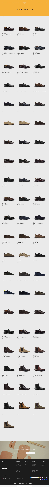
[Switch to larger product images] (1, 17)
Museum (33, 466)
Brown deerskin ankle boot (36, 356)
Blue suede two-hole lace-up (20, 223)
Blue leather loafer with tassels (36, 53)
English (9, 478)
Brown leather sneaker (35, 242)
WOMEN (27, 0)
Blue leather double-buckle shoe (21, 110)
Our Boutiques (34, 464)
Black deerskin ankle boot (5, 375)
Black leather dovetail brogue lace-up (6, 337)
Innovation (33, 472)
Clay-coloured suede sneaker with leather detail (8, 261)
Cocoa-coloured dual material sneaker (22, 261)
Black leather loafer (35, 34)
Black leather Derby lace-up (5, 91)
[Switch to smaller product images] (2, 17)
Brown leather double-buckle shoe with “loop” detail (39, 91)
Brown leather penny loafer (20, 34)
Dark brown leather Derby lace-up (37, 204)
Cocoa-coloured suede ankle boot (21, 356)
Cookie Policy (43, 466)
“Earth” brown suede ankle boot (6, 356)
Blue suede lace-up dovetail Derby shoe (38, 223)
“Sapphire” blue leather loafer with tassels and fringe (8, 53)
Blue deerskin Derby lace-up (20, 185)
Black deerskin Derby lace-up (20, 204)
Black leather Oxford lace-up (36, 72)
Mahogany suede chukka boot (21, 242)
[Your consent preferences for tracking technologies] (47, 485)
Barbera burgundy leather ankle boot (37, 375)
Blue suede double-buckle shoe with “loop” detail (8, 110)
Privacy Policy (43, 464)
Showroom (33, 465)
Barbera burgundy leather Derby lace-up (38, 185)
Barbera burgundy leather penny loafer (6, 34)
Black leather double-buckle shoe (21, 91)
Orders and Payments (18, 465)
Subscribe (30, 452)
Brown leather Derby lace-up (5, 204)
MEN (25, 0)
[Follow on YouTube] (5, 475)
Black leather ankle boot (36, 394)
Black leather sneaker (35, 261)
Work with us (33, 471)
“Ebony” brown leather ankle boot (21, 394)
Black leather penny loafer (20, 53)
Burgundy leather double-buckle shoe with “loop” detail (40, 110)
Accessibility (42, 465)
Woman (26, 464)
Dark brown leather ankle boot (21, 375)
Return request (17, 464)
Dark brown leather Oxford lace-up (21, 337)
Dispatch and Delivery (18, 466)
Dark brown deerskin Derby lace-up (6, 72)
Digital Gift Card (18, 471)
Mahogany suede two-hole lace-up (6, 242)
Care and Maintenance (35, 470)
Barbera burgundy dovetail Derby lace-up (22, 72)
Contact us (17, 470)
